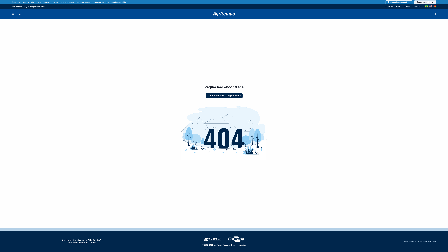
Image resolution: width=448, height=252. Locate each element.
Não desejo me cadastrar (398, 2)
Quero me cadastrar (425, 2)
